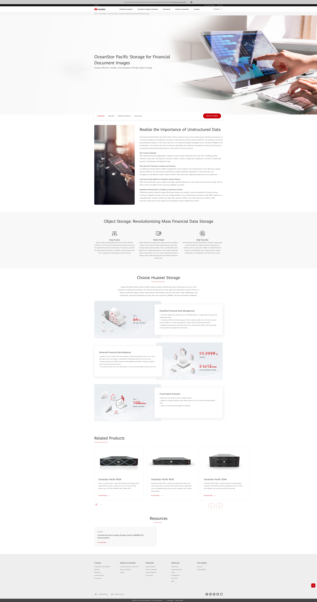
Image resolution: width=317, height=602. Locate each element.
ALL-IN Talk (174, 578)
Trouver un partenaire (151, 569)
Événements (97, 572)
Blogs (172, 581)
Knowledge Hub (175, 575)
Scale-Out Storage (112, 13)
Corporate (199, 566)
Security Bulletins (201, 569)
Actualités (96, 569)
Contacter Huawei (99, 575)
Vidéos (173, 572)
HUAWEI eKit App (103, 594)
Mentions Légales (179, 600)
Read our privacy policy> (179, 2)
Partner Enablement (151, 572)
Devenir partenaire (150, 566)
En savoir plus (98, 578)
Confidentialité (170, 600)
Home (95, 13)
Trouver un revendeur (125, 569)
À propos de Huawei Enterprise (102, 566)
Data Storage (102, 13)
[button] (96, 504)
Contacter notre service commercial (129, 566)
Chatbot (122, 572)
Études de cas (174, 566)
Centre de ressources (176, 569)
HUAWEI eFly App (119, 594)
